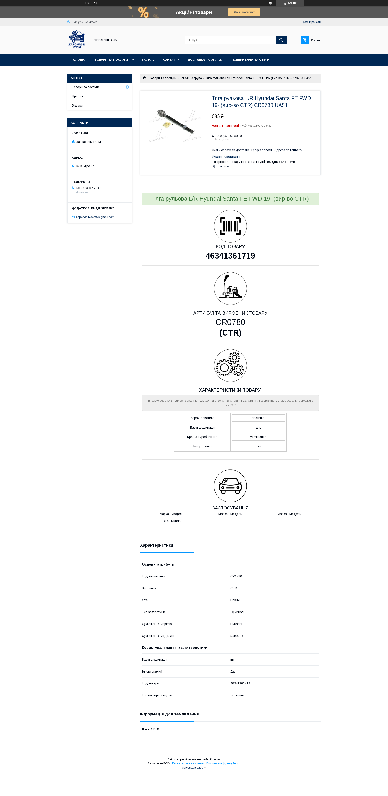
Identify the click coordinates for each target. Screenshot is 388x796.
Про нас (148, 59)
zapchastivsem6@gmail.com (95, 217)
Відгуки (77, 105)
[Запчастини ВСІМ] (76, 48)
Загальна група (191, 78)
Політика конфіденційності (223, 763)
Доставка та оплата (205, 59)
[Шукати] (281, 40)
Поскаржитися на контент (188, 763)
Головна (78, 59)
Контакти (171, 59)
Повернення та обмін (250, 59)
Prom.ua (215, 759)
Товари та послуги (111, 59)
